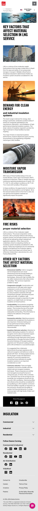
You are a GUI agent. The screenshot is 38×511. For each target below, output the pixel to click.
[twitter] (25, 448)
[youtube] (15, 449)
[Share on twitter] (16, 404)
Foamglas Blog (7, 10)
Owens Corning (4, 4)
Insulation (3, 9)
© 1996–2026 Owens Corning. (11, 499)
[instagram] (10, 448)
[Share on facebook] (11, 403)
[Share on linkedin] (22, 403)
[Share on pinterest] (27, 403)
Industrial (8, 9)
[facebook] (6, 448)
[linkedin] (20, 448)
